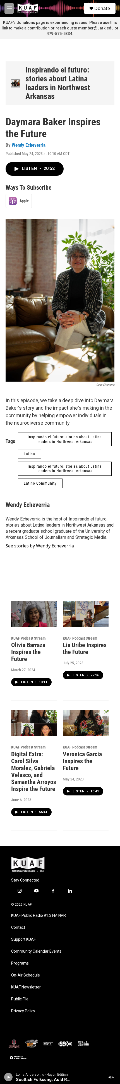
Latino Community (40, 483)
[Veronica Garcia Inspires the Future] (86, 723)
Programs (20, 963)
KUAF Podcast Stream (28, 638)
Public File (19, 999)
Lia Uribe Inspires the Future (85, 648)
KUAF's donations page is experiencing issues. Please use (56, 22)
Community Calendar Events (36, 951)
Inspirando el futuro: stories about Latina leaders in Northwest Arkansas (57, 83)
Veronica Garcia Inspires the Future (82, 761)
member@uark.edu (96, 28)
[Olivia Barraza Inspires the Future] (34, 614)
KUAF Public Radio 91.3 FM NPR (38, 915)
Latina (29, 454)
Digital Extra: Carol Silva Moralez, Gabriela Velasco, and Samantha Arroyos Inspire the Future (33, 771)
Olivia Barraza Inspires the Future (28, 652)
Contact (18, 927)
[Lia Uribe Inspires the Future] (86, 614)
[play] (8, 1077)
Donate (102, 8)
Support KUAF (23, 939)
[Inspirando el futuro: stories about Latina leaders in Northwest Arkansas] (15, 83)
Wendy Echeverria (28, 145)
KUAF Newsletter (26, 987)
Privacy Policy (23, 1011)
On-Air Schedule (25, 975)
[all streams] (112, 1077)
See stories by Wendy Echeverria (40, 546)
